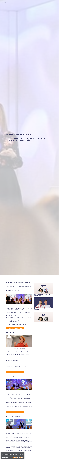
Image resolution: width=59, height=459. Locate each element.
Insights (46, 2)
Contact (55, 2)
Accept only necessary (16, 457)
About (43, 2)
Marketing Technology (27, 134)
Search (52, 3)
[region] (12, 455)
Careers (50, 2)
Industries (39, 2)
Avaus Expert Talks (9, 134)
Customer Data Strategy (18, 134)
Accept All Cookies (21, 457)
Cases (32, 2)
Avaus (4, 2)
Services (36, 2)
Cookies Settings (4, 457)
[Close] (23, 453)
